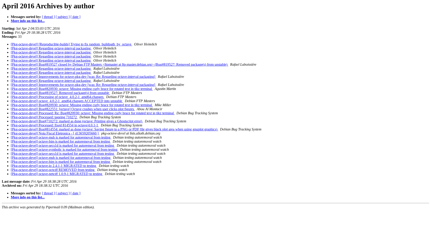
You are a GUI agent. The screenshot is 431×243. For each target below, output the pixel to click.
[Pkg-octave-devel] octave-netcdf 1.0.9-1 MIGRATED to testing (57, 174)
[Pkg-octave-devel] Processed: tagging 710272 (44, 117)
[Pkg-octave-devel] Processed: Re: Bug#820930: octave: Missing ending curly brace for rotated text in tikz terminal (93, 113)
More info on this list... (28, 21)
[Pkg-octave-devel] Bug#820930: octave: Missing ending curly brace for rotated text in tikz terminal (82, 89)
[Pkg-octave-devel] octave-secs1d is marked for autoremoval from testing (63, 145)
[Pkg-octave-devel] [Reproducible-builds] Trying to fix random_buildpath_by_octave (71, 44)
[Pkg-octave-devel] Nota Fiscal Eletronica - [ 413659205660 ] (55, 133)
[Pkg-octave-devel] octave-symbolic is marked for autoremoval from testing (64, 149)
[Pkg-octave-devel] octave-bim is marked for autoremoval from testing (61, 141)
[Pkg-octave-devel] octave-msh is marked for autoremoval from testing (61, 137)
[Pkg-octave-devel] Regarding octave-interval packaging (51, 48)
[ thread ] (48, 17)
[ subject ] (63, 17)
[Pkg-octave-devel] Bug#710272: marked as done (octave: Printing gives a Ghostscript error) (77, 121)
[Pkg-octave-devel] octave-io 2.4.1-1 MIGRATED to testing (54, 166)
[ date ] (75, 17)
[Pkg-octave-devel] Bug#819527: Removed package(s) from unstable (60, 93)
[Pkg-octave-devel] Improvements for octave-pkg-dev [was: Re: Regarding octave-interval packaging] (83, 77)
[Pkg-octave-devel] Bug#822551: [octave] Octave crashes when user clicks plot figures (73, 109)
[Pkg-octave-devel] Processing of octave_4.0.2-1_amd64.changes (57, 97)
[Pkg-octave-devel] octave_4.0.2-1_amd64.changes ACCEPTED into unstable (67, 101)
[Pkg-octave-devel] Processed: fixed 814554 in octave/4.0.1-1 (55, 125)
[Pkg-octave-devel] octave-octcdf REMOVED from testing (53, 170)
